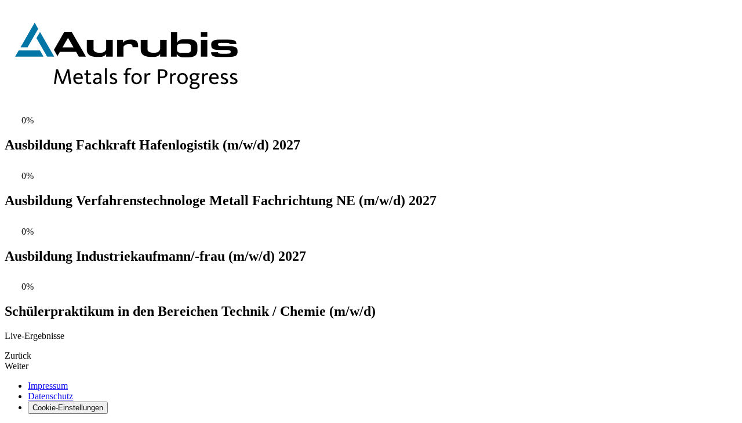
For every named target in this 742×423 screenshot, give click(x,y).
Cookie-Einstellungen (67, 407)
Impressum (48, 386)
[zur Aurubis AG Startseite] (127, 103)
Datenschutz (50, 396)
